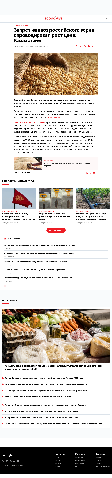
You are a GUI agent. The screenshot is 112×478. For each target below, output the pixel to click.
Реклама (58, 460)
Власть (98, 460)
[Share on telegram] (89, 46)
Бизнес (78, 466)
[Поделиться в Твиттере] (80, 46)
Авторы (58, 463)
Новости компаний (103, 466)
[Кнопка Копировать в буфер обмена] (92, 46)
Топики (57, 466)
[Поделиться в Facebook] (76, 46)
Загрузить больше (56, 230)
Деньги (98, 457)
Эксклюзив (79, 457)
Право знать (80, 460)
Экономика (79, 463)
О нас (57, 457)
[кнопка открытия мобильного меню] (3, 18)
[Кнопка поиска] (107, 18)
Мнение (99, 463)
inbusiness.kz (54, 117)
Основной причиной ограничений (29, 122)
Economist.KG (18, 46)
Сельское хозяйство (21, 25)
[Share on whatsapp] (84, 46)
